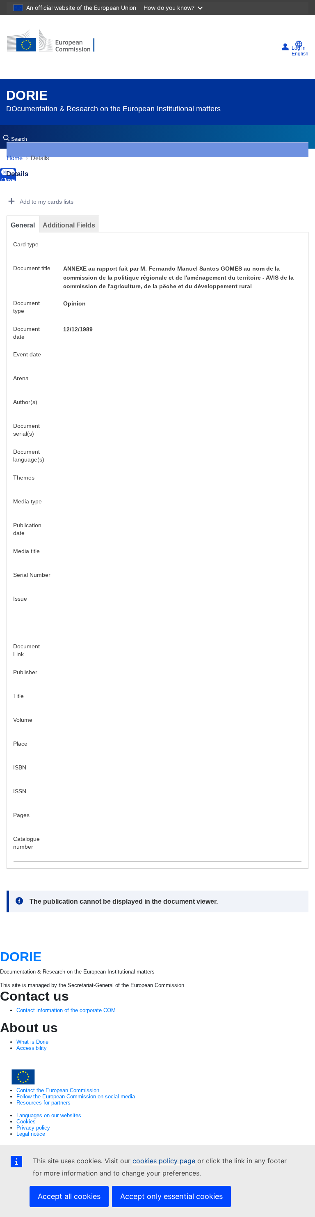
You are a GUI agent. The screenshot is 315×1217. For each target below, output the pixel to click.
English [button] (300, 54)
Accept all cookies (69, 1196)
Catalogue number (26, 843)
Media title (26, 551)
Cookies (26, 1121)
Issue (20, 598)
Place (20, 743)
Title (18, 696)
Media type (27, 501)
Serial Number (31, 575)
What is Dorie (32, 1042)
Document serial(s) (26, 430)
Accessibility (31, 1048)
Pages (21, 815)
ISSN (19, 791)
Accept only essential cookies (171, 1196)
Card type (26, 244)
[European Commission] (56, 44)
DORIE (27, 95)
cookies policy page (163, 1161)
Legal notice (30, 1134)
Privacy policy (33, 1128)
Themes (23, 477)
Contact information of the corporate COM (66, 1010)
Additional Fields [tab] (69, 225)
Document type (26, 307)
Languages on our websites (48, 1115)
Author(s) (25, 402)
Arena (21, 378)
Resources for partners (43, 1103)
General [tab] (23, 225)
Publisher (25, 672)
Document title (31, 268)
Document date (26, 333)
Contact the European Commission (57, 1090)
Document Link (26, 650)
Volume (22, 719)
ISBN (19, 767)
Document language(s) (28, 455)
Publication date (27, 529)
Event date (27, 354)
